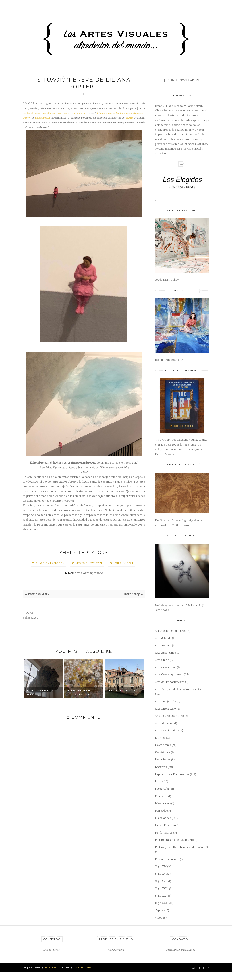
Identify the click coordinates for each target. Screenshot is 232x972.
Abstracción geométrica (170, 630)
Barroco (160, 737)
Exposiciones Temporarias (172, 774)
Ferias (159, 781)
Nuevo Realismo (165, 825)
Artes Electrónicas (167, 730)
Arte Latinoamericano (169, 715)
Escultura (161, 767)
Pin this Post (124, 563)
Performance (164, 832)
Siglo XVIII (161, 888)
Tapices (160, 910)
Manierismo (163, 803)
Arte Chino (162, 660)
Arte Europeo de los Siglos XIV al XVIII (179, 689)
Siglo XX (160, 895)
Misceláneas (163, 818)
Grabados (161, 796)
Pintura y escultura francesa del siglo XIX (181, 847)
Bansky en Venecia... (123, 690)
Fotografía (162, 788)
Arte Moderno (164, 723)
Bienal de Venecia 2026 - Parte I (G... (81, 692)
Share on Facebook (50, 563)
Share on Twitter (89, 563)
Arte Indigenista (165, 701)
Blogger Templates (82, 967)
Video (158, 917)
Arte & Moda (163, 638)
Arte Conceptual (165, 667)
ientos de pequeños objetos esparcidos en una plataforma (56, 113)
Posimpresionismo (167, 859)
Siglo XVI (161, 873)
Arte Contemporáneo (89, 573)
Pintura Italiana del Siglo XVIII (174, 839)
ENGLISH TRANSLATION (182, 80)
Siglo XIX (161, 866)
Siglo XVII (161, 881)
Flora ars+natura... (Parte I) (42, 692)
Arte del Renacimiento (169, 682)
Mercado (161, 810)
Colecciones (163, 745)
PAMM (129, 117)
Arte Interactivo (165, 708)
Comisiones (162, 752)
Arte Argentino (165, 652)
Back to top (199, 968)
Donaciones (162, 759)
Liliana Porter (42, 117)
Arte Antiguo (163, 645)
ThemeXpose (49, 967)
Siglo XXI (161, 903)
